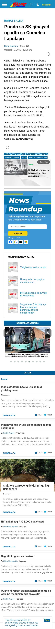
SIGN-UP (17, 233)
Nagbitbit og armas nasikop (17, 556)
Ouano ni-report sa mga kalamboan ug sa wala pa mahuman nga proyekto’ (26, 592)
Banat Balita (13, 20)
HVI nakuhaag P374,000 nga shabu (22, 521)
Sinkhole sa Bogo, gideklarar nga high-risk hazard (27, 487)
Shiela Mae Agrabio (10, 527)
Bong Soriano (11, 46)
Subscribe (46, 5)
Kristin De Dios (8, 433)
